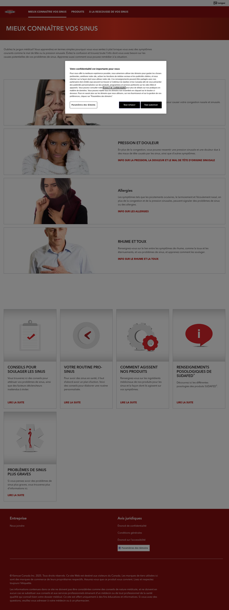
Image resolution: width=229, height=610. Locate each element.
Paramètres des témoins (83, 105)
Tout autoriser (151, 105)
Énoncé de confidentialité (114, 88)
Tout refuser (129, 105)
